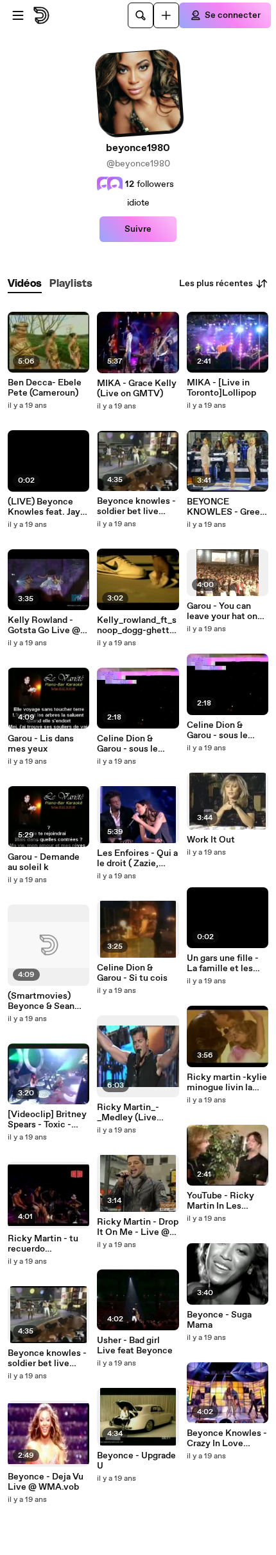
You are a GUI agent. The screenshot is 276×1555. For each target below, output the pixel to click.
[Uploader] (166, 15)
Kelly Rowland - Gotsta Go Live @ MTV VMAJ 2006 (44, 625)
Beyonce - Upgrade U (136, 1461)
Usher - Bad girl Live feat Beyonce (135, 1345)
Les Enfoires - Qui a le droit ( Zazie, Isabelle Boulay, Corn (137, 858)
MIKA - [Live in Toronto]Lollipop (221, 388)
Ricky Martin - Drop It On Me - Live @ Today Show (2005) (137, 1227)
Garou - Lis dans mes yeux (41, 744)
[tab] (25, 284)
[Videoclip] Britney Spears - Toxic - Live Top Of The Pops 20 (47, 1119)
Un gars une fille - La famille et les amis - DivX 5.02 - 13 (223, 963)
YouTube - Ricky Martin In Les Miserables (220, 1201)
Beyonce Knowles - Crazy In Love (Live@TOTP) (227, 1438)
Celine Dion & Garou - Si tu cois (132, 973)
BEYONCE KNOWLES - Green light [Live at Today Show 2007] (226, 507)
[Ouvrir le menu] (18, 15)
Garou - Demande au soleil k (44, 862)
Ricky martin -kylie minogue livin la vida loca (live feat (227, 1082)
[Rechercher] (140, 15)
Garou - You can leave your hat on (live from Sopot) (222, 611)
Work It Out (211, 840)
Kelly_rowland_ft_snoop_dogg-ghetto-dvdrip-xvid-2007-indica (137, 625)
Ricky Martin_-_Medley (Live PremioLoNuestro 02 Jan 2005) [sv (134, 1112)
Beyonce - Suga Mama (219, 1320)
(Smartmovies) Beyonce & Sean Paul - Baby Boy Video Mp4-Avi (41, 1001)
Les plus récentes (216, 283)
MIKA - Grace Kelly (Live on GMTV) (137, 388)
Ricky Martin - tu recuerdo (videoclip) (43, 1244)
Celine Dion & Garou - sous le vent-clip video (128, 744)
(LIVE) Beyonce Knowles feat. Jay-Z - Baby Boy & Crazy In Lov (46, 507)
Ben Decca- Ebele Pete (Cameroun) (45, 388)
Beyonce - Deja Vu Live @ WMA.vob (45, 1482)
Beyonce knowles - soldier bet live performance (47, 1358)
